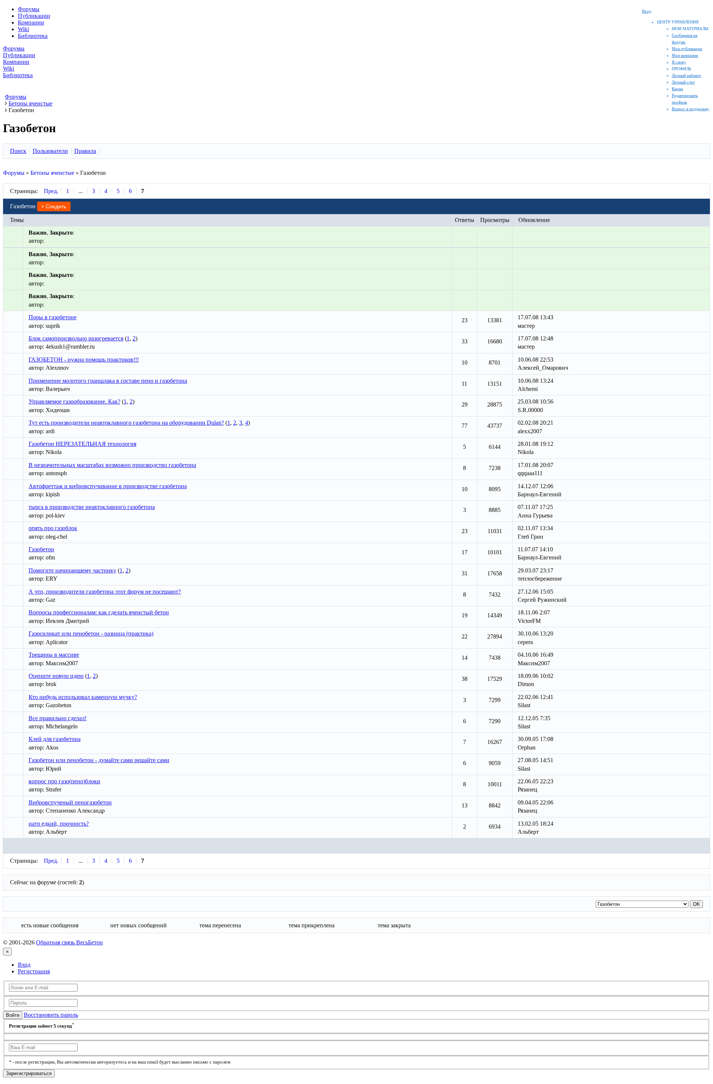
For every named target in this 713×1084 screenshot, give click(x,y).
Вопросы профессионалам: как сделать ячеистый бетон (99, 612)
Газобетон (41, 549)
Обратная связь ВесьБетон (69, 942)
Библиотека (33, 36)
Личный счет (683, 82)
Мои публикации (687, 48)
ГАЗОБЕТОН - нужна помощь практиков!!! (84, 359)
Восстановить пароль (51, 1015)
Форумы (28, 9)
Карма (677, 88)
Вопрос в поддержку (690, 109)
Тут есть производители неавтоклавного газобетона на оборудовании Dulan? (126, 422)
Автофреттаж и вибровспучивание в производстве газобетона (108, 486)
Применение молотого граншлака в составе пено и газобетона (108, 381)
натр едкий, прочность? (59, 823)
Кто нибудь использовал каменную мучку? (83, 697)
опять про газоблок (53, 528)
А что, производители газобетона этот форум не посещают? (105, 591)
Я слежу (679, 62)
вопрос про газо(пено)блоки (64, 781)
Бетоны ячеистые (52, 173)
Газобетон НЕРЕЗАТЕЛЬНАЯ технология (82, 444)
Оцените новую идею (56, 676)
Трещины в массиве (54, 655)
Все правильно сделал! (58, 718)
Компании (31, 22)
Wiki (23, 29)
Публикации (34, 16)
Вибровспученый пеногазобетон (70, 802)
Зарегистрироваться (29, 1073)
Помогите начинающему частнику (72, 570)
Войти (12, 1015)
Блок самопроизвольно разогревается (76, 338)
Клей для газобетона (55, 739)
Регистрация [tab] (34, 971)
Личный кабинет (686, 75)
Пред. (51, 191)
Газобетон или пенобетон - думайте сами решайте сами (99, 760)
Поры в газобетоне (52, 317)
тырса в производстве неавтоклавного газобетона (92, 507)
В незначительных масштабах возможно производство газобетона (112, 465)
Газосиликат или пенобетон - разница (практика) (91, 633)
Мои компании (685, 55)
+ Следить (53, 206)
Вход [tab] (24, 964)
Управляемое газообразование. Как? (74, 401)
